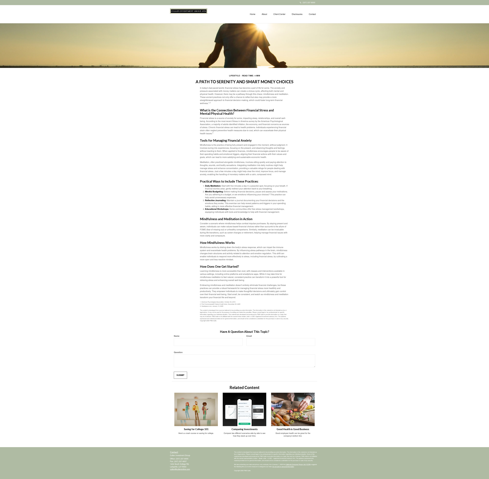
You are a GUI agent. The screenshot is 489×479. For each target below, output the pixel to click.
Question (178, 352)
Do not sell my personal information (283, 466)
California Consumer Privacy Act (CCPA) (298, 464)
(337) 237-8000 (309, 2)
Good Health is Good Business (293, 429)
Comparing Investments (245, 429)
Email (249, 336)
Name (176, 336)
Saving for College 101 (196, 429)
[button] (264, 14)
